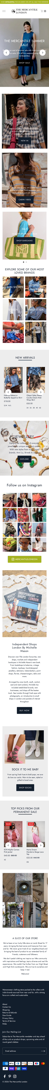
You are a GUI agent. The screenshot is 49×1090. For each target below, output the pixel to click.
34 (27, 408)
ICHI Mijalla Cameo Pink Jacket (11, 850)
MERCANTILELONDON (26, 559)
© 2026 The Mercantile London (14, 1081)
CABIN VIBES (25, 199)
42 (40, 408)
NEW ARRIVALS (25, 358)
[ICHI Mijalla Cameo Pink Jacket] (13, 834)
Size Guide (6, 1015)
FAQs (4, 1023)
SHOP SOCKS (25, 787)
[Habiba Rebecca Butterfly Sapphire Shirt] (13, 380)
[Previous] (6, 53)
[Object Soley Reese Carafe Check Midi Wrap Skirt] (36, 380)
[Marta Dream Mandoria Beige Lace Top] (36, 834)
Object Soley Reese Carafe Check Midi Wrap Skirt (34, 397)
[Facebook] (4, 1077)
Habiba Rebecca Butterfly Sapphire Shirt (13, 396)
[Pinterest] (9, 1077)
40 (37, 408)
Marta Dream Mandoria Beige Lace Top (35, 851)
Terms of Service (8, 1021)
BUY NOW (24, 710)
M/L (9, 405)
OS (28, 862)
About (4, 1004)
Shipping (6, 1009)
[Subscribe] (43, 1051)
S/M (5, 405)
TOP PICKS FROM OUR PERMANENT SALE (25, 810)
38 (34, 408)
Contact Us (6, 1007)
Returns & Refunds (9, 1012)
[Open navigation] (4, 11)
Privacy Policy (7, 1018)
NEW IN (24, 140)
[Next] (42, 53)
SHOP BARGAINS (24, 240)
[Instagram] (14, 1077)
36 (31, 408)
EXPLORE (24, 63)
